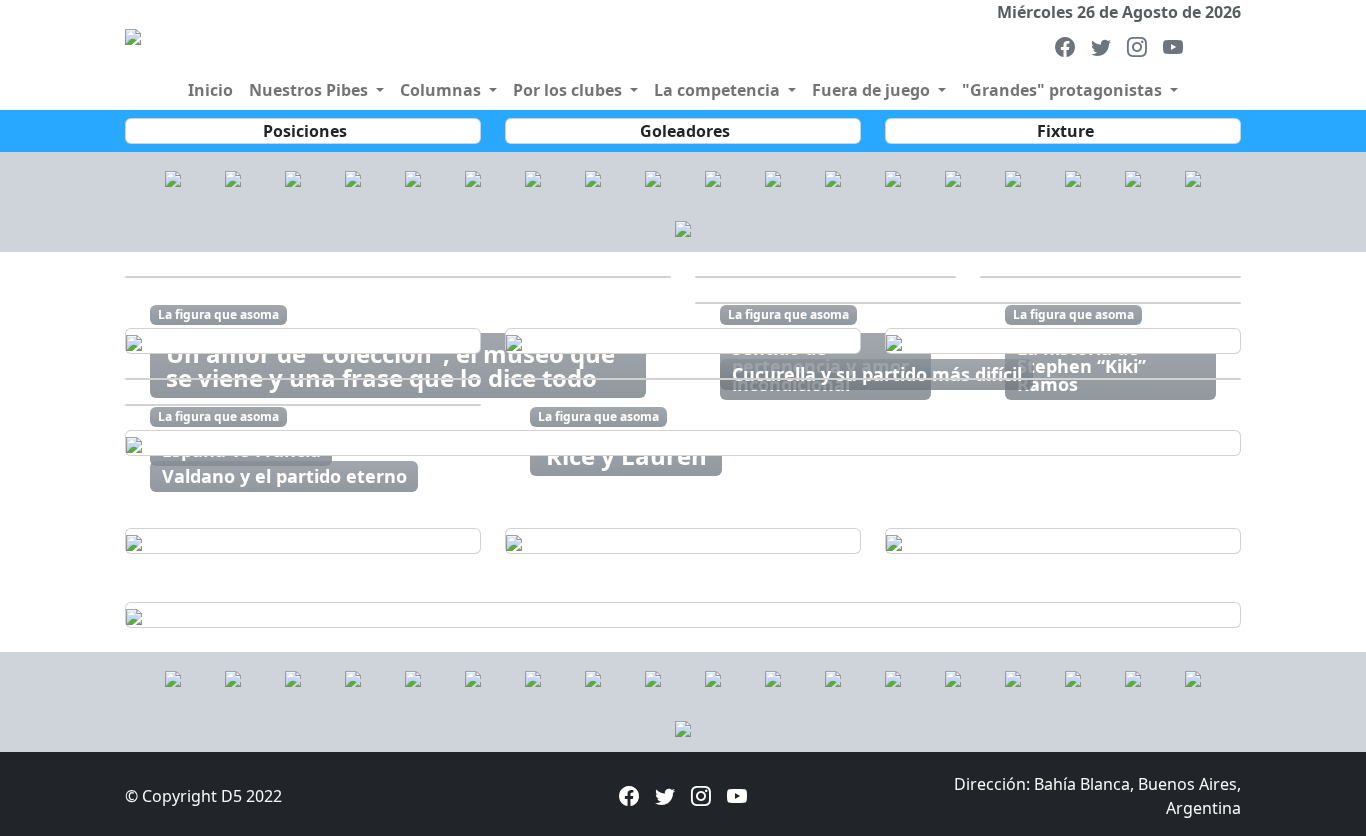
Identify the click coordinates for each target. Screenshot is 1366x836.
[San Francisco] (833, 177)
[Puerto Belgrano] (1193, 177)
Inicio (210, 90)
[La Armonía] (533, 177)
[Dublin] (1133, 177)
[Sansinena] (893, 177)
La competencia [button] (719, 90)
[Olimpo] (233, 177)
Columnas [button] (442, 90)
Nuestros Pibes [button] (310, 90)
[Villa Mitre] (353, 177)
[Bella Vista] (293, 177)
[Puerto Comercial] (413, 177)
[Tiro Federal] (1013, 177)
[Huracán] (473, 177)
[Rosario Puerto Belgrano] (773, 177)
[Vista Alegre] (1073, 177)
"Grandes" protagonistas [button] (1064, 90)
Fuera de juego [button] (873, 90)
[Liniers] (173, 177)
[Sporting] (953, 177)
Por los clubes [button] (569, 90)
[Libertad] (593, 177)
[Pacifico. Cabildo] (713, 177)
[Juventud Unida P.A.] (683, 227)
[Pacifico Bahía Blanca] (653, 177)
